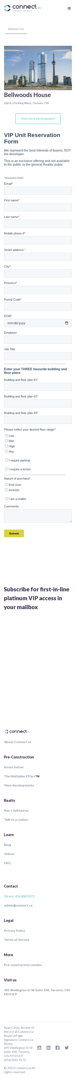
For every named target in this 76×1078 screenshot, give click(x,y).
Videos (9, 854)
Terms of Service (16, 939)
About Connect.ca (17, 742)
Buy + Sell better (16, 810)
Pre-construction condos (23, 965)
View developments (19, 785)
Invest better (14, 767)
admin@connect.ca (18, 905)
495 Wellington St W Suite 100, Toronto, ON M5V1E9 (37, 992)
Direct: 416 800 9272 (19, 896)
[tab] (16, 29)
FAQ (7, 863)
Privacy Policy (14, 930)
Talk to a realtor (16, 819)
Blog (7, 845)
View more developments (38, 118)
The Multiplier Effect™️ (22, 776)
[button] (69, 8)
